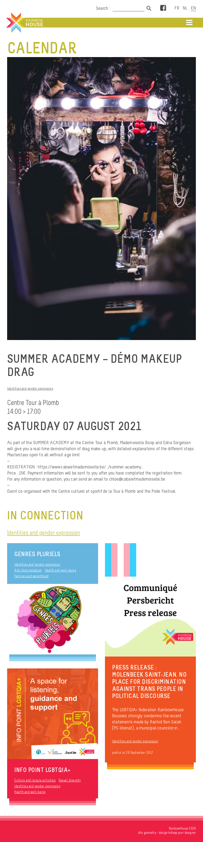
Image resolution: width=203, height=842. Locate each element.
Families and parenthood (31, 576)
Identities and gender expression (30, 388)
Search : (103, 8)
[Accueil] (24, 23)
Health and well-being (60, 570)
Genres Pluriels (37, 553)
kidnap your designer (182, 833)
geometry (150, 833)
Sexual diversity (70, 780)
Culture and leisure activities (35, 780)
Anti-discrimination (28, 570)
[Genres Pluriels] (52, 619)
